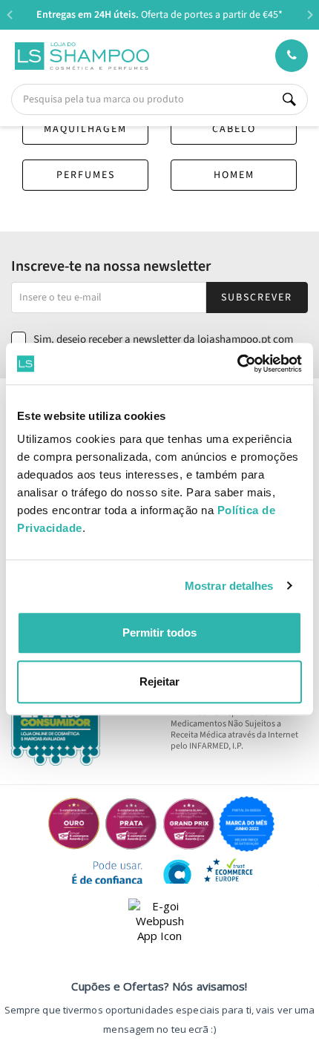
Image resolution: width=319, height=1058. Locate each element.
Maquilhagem (85, 129)
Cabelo (234, 129)
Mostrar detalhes (229, 585)
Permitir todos (159, 632)
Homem (234, 175)
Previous (9, 14)
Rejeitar (159, 681)
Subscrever (256, 297)
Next (309, 14)
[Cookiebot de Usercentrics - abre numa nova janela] (237, 363)
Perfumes (85, 175)
